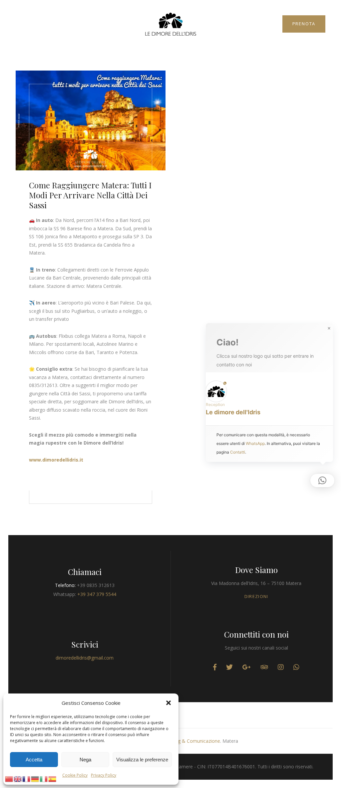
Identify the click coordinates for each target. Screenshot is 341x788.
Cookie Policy (75, 775)
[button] (168, 702)
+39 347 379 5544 (96, 594)
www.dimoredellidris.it (56, 460)
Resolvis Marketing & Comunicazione (180, 741)
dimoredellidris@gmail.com (85, 658)
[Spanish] (52, 778)
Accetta (34, 759)
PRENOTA (304, 24)
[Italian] (44, 778)
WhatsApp (255, 443)
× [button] (329, 328)
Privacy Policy (103, 775)
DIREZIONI (256, 596)
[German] (35, 778)
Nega (85, 759)
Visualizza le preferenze (142, 759)
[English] (18, 778)
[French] (26, 778)
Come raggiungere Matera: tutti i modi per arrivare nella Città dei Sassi (90, 195)
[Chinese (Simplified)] (9, 778)
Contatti (237, 452)
